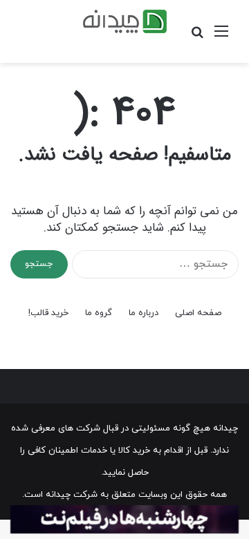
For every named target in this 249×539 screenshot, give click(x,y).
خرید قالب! (48, 313)
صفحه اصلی (198, 313)
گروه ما (98, 313)
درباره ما (143, 313)
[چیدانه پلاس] (125, 21)
